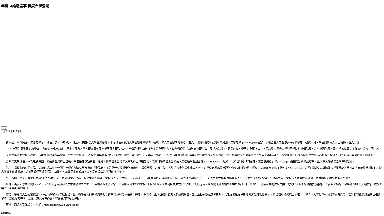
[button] (2, 128)
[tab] (3, 131)
